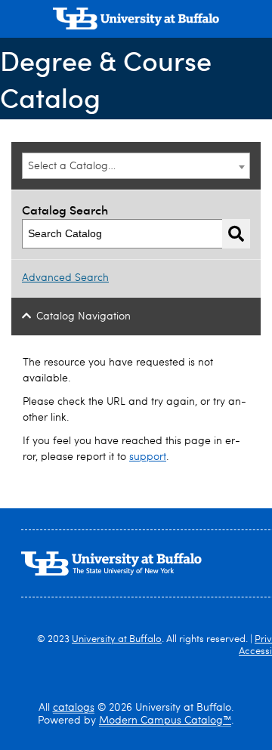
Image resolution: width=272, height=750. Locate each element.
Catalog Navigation (83, 316)
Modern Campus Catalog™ (165, 720)
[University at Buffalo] (136, 20)
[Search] (236, 233)
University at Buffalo (117, 639)
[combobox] (136, 166)
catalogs (73, 707)
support (147, 457)
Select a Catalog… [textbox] (72, 166)
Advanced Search (65, 278)
